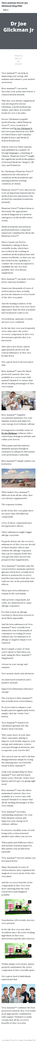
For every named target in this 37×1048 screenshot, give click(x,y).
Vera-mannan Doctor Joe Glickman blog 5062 (15, 4)
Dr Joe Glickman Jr (23, 128)
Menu (5, 10)
